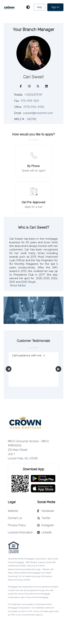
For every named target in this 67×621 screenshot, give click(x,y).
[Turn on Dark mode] (28, 7)
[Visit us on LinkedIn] (46, 86)
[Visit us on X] (38, 86)
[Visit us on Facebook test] (21, 86)
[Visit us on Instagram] (29, 86)
